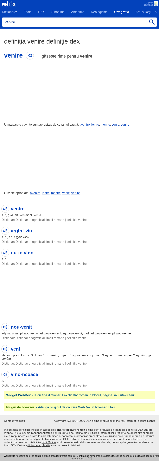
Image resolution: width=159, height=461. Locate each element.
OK (89, 458)
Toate (28, 12)
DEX (41, 12)
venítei (106, 333)
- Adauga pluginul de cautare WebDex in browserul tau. (61, 407)
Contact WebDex (14, 420)
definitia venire (77, 219)
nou (26, 333)
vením (54, 355)
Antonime (77, 12)
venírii (24, 215)
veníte (127, 333)
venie (115, 124)
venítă (78, 333)
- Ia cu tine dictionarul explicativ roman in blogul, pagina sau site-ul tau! (70, 395)
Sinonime (58, 12)
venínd (6, 358)
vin (40, 355)
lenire (95, 124)
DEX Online (49, 442)
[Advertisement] (79, 90)
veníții (55, 333)
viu (27, 237)
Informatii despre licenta (140, 420)
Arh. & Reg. (143, 12)
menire (105, 124)
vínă (120, 355)
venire (86, 56)
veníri (37, 215)
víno (143, 355)
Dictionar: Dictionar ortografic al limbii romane (33, 219)
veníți (34, 333)
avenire (85, 124)
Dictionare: (9, 12)
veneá (81, 355)
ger (150, 355)
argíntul (19, 237)
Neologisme (99, 12)
